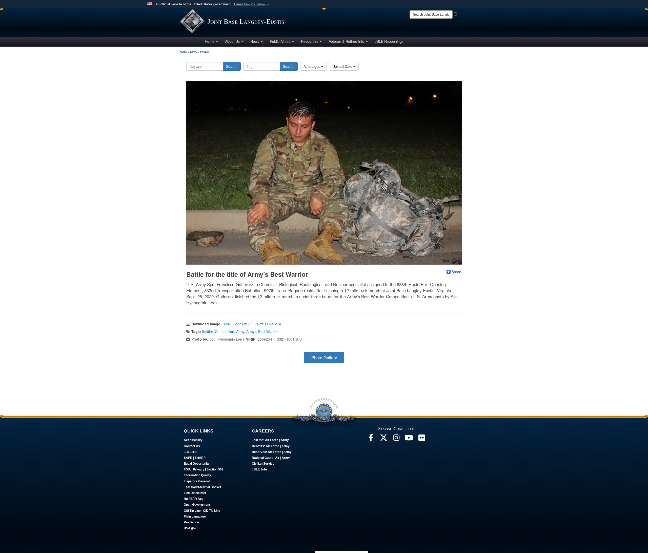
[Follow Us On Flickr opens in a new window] (421, 439)
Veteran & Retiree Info (346, 41)
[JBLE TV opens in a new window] (408, 439)
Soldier (207, 331)
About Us (232, 41)
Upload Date (342, 66)
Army (240, 331)
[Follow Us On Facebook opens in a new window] (370, 439)
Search (231, 66)
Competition (224, 331)
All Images (312, 66)
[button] (252, 4)
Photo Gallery (324, 357)
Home (209, 41)
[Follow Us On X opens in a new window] (383, 439)
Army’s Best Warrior (262, 331)
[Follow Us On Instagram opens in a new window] (396, 439)
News (254, 41)
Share (456, 272)
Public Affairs (280, 41)
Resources (309, 41)
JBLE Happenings (389, 41)
